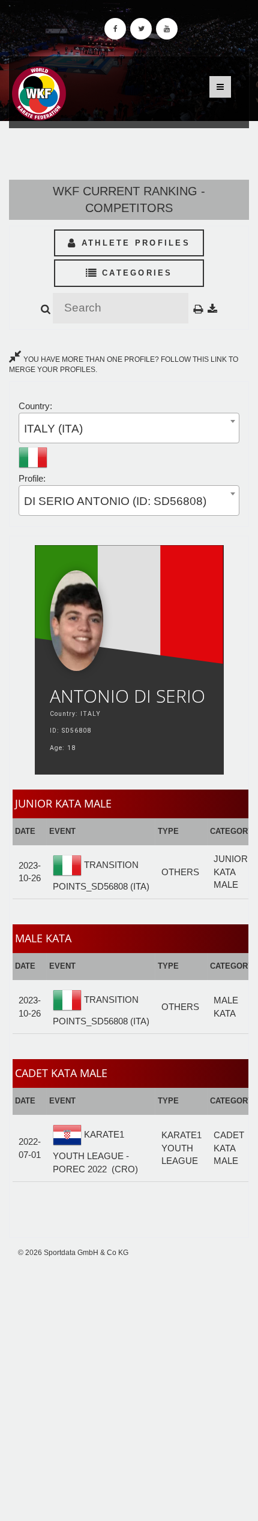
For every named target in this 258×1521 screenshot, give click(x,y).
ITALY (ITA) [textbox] (53, 428)
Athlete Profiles (133, 242)
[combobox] (129, 428)
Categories (135, 272)
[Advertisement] (129, 1390)
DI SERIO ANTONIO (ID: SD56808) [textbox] (115, 501)
